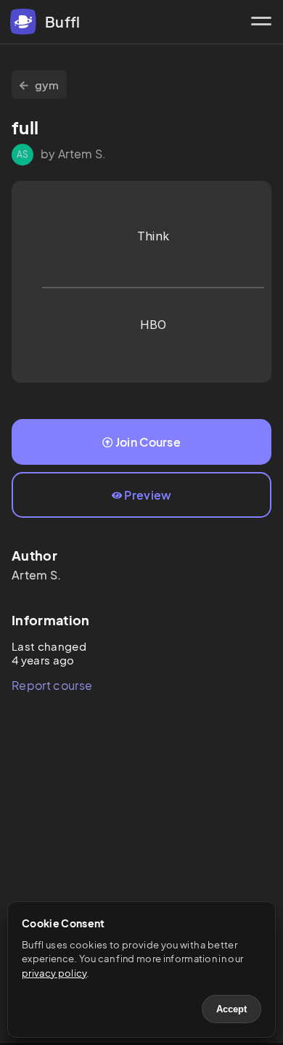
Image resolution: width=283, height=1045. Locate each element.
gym (47, 85)
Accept (231, 1009)
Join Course (148, 442)
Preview (147, 495)
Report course (52, 685)
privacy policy (54, 973)
